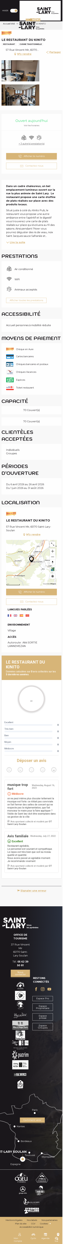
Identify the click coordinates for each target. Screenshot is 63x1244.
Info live (56, 1239)
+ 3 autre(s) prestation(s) (31, 143)
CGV (33, 1224)
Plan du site (20, 1224)
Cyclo (33, 1238)
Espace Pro (42, 998)
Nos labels (32, 1220)
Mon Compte (18, 1239)
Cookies (44, 1224)
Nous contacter (20, 973)
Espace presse (43, 1016)
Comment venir (32, 1120)
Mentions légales (14, 1220)
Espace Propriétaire (42, 1007)
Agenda (45, 1238)
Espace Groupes (43, 1026)
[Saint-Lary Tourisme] (47, 10)
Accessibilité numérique (31, 1227)
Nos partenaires (49, 1220)
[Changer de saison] (15, 10)
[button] (20, 70)
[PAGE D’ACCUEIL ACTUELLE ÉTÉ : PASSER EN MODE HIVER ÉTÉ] (14, 10)
